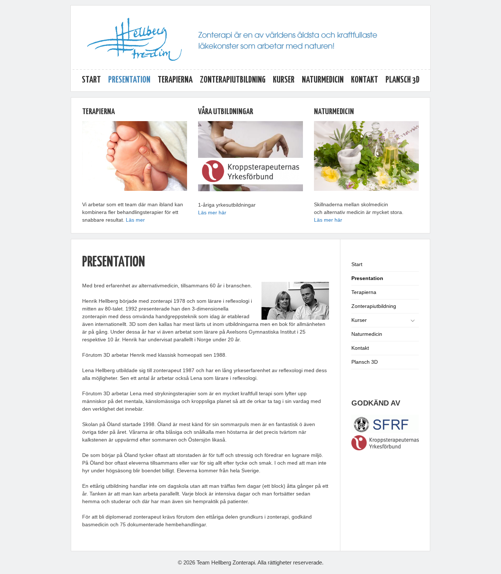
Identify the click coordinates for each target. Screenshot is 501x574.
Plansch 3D (402, 80)
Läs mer (135, 220)
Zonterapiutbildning (233, 80)
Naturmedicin (323, 80)
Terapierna (175, 80)
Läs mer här (212, 212)
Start (91, 80)
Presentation (129, 80)
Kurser (284, 80)
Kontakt (364, 80)
